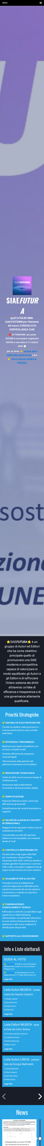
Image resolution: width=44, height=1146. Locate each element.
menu (5, 3)
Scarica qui (10, 964)
